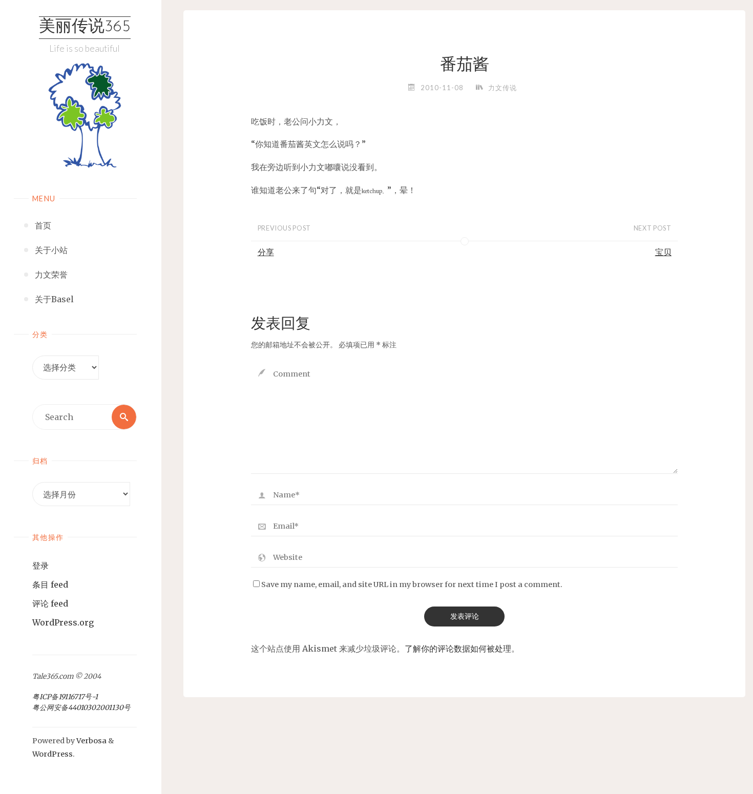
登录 (40, 565)
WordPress (52, 754)
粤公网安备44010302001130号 (81, 707)
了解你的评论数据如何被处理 (458, 648)
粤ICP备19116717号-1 (65, 697)
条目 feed (50, 584)
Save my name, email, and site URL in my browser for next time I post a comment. (411, 584)
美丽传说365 (85, 27)
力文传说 (502, 87)
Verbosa (91, 740)
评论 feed (50, 603)
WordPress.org (63, 622)
